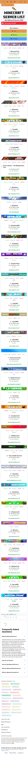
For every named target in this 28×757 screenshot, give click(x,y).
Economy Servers (6, 689)
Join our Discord (5, 727)
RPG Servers (5, 701)
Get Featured (4, 729)
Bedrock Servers (15, 683)
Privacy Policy (12, 752)
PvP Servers (15, 686)
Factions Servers (6, 704)
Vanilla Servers (17, 689)
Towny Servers (16, 695)
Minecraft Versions (6, 722)
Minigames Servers (18, 698)
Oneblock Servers (16, 709)
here (13, 743)
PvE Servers (5, 692)
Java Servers (5, 683)
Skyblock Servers (6, 698)
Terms (6, 752)
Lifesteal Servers (14, 692)
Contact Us (20, 752)
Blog (2, 724)
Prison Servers (6, 709)
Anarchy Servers (17, 704)
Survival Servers (6, 686)
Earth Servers (15, 706)
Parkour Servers (6, 706)
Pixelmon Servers (6, 715)
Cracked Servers (6, 695)
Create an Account (6, 732)
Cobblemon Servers (16, 712)
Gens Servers (5, 712)
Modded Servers (14, 701)
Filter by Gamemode (8, 4)
